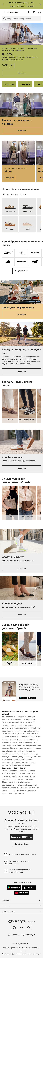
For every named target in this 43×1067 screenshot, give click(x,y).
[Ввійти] (29, 12)
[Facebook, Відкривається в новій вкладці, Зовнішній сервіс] (28, 927)
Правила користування (11, 948)
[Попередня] (3, 4)
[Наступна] (40, 4)
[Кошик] (39, 12)
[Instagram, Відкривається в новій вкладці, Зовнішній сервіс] (14, 927)
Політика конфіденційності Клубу (14, 954)
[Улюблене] (34, 12)
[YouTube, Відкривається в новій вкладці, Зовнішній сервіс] (21, 927)
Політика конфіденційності (20, 951)
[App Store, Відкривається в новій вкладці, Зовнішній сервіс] (29, 887)
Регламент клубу (34, 954)
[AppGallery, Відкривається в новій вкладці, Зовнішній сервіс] (21, 893)
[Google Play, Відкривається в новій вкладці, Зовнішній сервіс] (14, 887)
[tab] (6, 194)
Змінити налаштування (30, 948)
